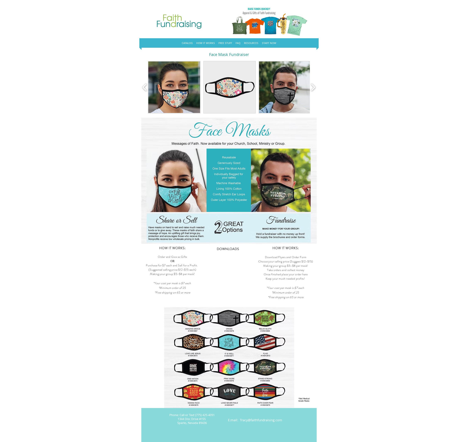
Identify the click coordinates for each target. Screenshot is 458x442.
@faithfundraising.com (265, 420)
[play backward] (145, 87)
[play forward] (313, 87)
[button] (174, 87)
